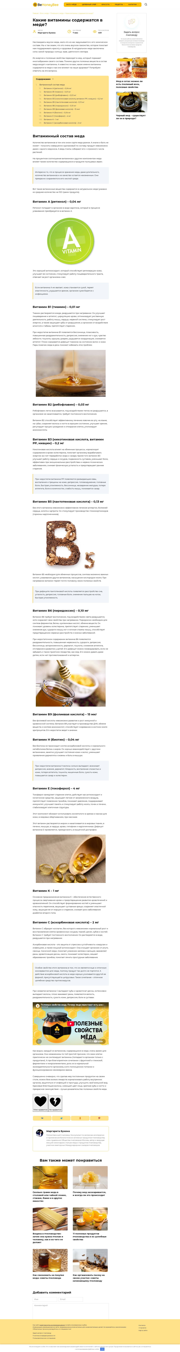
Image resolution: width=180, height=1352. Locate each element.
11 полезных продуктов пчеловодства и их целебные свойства (89, 1236)
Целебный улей (89, 4)
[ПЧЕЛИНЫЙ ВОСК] (131, 76)
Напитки (132, 4)
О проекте (142, 1328)
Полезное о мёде (57, 13)
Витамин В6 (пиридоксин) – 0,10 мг (60, 106)
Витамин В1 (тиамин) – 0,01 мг (57, 92)
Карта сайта (143, 1330)
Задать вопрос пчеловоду (42, 1333)
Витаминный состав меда (52, 85)
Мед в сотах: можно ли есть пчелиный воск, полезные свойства (129, 84)
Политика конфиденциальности (44, 1335)
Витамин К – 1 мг (51, 119)
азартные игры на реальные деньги (52, 1325)
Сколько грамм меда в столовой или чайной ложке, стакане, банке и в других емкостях (49, 1196)
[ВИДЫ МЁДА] (131, 111)
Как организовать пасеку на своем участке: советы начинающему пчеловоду (89, 1278)
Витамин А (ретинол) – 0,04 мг (57, 88)
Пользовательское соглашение (44, 1338)
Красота (106, 4)
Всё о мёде (71, 4)
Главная (35, 13)
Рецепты (119, 4)
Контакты (142, 1325)
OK (102, 1349)
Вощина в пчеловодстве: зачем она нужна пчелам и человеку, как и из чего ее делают (48, 1238)
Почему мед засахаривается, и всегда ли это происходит (89, 1193)
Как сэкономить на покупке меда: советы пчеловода (48, 1276)
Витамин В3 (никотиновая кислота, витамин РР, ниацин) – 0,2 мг (73, 99)
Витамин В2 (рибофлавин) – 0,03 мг (60, 95)
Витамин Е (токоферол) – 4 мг (57, 116)
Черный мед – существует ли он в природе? (131, 117)
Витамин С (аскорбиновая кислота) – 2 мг (63, 123)
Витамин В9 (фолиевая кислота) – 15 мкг (62, 109)
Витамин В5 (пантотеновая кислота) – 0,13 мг (64, 102)
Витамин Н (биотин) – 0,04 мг (57, 113)
